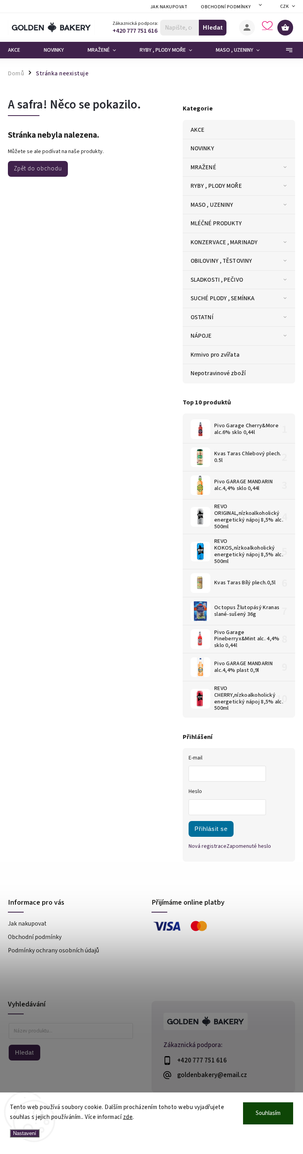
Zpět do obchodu (38, 168)
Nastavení (24, 1133)
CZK (284, 6)
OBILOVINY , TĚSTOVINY (221, 260)
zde (128, 1117)
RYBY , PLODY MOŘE (216, 185)
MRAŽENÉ (203, 167)
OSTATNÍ (202, 317)
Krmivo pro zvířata (215, 354)
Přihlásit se (211, 828)
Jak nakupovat (169, 7)
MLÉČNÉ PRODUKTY (216, 223)
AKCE (197, 129)
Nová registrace (207, 846)
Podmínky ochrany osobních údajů (53, 950)
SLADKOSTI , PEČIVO (217, 279)
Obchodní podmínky (226, 7)
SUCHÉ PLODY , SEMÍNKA (222, 298)
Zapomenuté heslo (248, 846)
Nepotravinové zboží (218, 373)
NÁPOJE (201, 335)
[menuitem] (20, 50)
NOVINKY (202, 148)
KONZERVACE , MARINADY (224, 242)
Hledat (213, 27)
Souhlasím (268, 1113)
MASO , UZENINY (212, 204)
